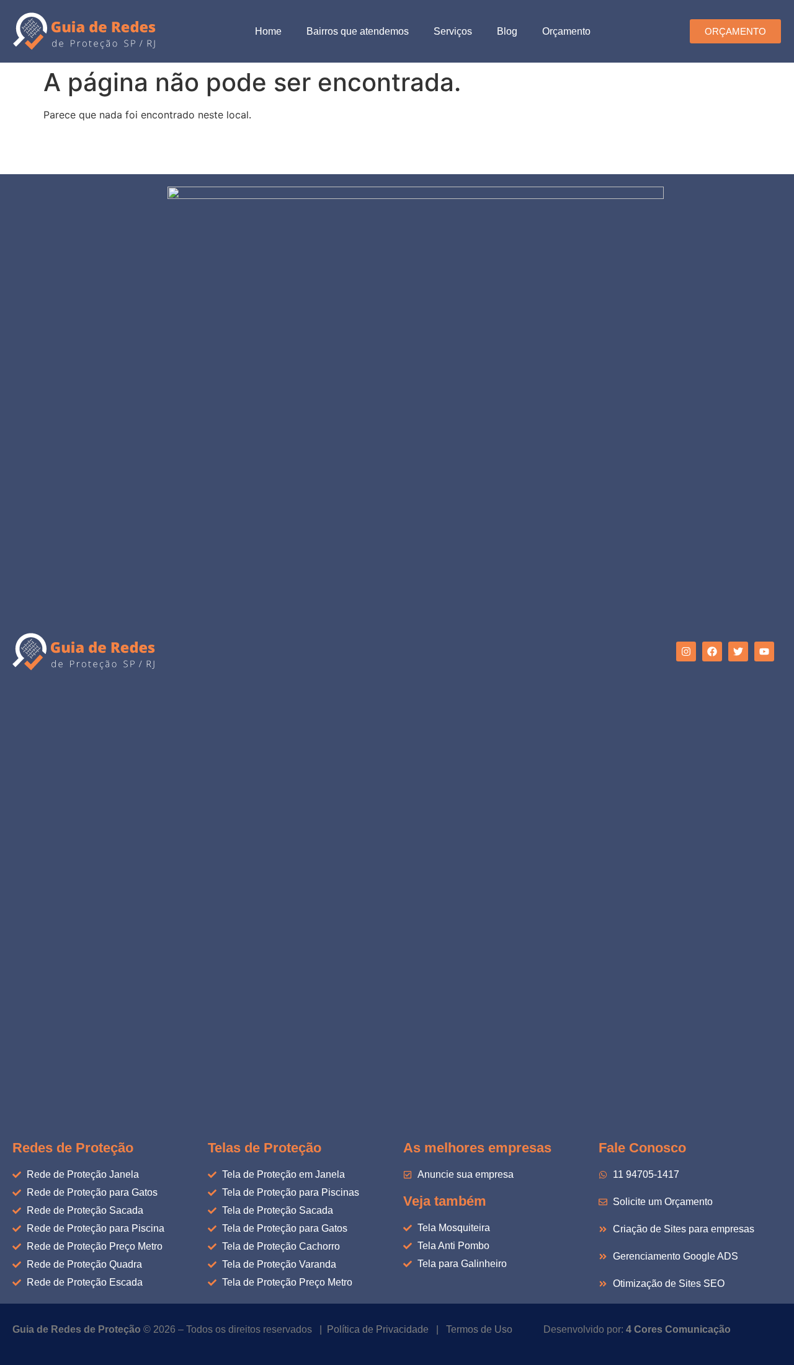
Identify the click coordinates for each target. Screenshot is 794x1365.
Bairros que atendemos (357, 31)
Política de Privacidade (378, 1329)
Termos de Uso (479, 1329)
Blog (507, 31)
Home (268, 31)
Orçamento (566, 31)
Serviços (453, 31)
